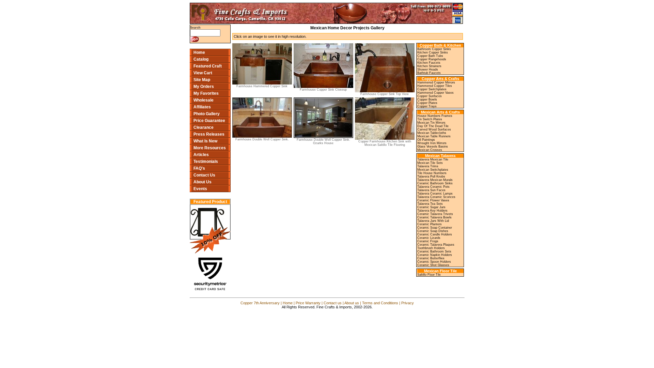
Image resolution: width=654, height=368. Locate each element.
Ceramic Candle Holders (434, 234)
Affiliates (202, 107)
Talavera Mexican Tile (432, 159)
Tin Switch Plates (429, 119)
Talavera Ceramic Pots (433, 186)
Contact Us (204, 175)
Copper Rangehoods (431, 59)
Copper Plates (427, 103)
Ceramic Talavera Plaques (435, 244)
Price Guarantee (209, 120)
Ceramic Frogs (427, 241)
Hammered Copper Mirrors (436, 82)
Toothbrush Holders (431, 248)
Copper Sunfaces (429, 96)
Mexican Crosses (429, 150)
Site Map (201, 79)
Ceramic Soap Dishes (432, 231)
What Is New (205, 141)
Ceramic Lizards (428, 238)
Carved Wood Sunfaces (434, 129)
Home (199, 52)
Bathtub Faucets (429, 73)
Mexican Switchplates (432, 169)
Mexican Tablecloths (431, 133)
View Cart (202, 73)
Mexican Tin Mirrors (431, 122)
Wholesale (203, 100)
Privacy (407, 303)
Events (200, 188)
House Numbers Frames (434, 116)
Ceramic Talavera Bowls (434, 217)
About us (351, 303)
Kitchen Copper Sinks (432, 52)
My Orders (203, 86)
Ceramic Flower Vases (433, 200)
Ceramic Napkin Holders (434, 255)
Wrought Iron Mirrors (432, 143)
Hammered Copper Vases (435, 92)
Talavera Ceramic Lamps (435, 193)
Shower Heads (427, 69)
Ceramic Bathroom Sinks (435, 183)
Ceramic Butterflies (431, 258)
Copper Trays (427, 106)
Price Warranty (308, 303)
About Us (202, 182)
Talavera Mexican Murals (435, 180)
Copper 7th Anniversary (260, 303)
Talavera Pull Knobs (431, 176)
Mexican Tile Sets (430, 163)
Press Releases (208, 134)
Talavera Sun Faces (431, 190)
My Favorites (206, 93)
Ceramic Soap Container (434, 227)
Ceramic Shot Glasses (433, 265)
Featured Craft (207, 66)
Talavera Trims (427, 166)
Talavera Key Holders (432, 210)
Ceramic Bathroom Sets (434, 251)
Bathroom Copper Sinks (434, 49)
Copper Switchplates (432, 89)
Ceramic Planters (429, 224)
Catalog (200, 59)
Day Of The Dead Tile (433, 126)
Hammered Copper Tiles (434, 86)
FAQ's (199, 168)
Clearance (203, 127)
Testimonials (205, 161)
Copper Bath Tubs (430, 56)
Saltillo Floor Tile (429, 274)
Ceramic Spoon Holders (434, 261)
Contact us (333, 303)
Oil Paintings (426, 139)
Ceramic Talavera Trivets (435, 214)
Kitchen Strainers (429, 66)
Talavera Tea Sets (430, 203)
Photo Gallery (206, 113)
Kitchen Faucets (428, 62)
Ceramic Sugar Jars (431, 207)
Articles (201, 154)
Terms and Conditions (380, 303)
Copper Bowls (427, 99)
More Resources (209, 147)
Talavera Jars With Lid (433, 221)
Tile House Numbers (432, 173)
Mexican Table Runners (434, 136)
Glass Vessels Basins (432, 146)
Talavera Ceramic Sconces (436, 197)
